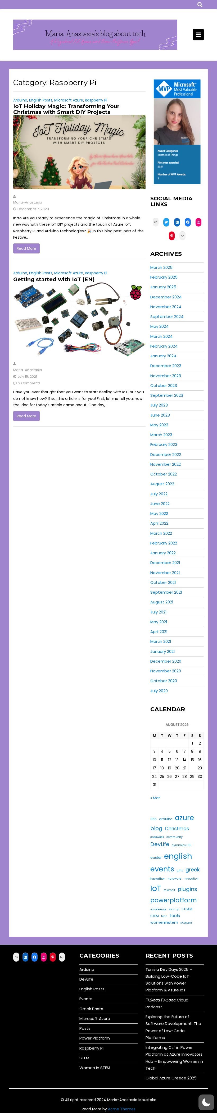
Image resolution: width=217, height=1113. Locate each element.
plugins (187, 889)
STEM (154, 915)
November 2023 (165, 375)
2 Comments (29, 383)
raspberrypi (158, 909)
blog (156, 828)
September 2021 (166, 592)
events (162, 869)
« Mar (155, 798)
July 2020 (159, 691)
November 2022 (165, 464)
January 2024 (163, 356)
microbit (169, 890)
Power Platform (94, 1038)
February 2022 (163, 543)
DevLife (159, 844)
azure (184, 818)
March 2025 (161, 267)
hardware (174, 879)
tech (164, 916)
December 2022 (165, 454)
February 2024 (164, 346)
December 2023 (165, 365)
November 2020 (165, 671)
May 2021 (158, 622)
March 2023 (161, 434)
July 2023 (159, 405)
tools (175, 915)
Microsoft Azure (68, 100)
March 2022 (161, 533)
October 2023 (163, 385)
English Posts (40, 100)
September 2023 (166, 395)
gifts (180, 870)
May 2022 (159, 513)
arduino (166, 818)
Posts (85, 1028)
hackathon (157, 879)
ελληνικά (186, 923)
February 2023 (163, 444)
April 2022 (159, 523)
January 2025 (163, 287)
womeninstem (164, 922)
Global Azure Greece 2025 (171, 1078)
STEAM (187, 909)
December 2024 (166, 297)
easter (156, 857)
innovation (191, 879)
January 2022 (163, 553)
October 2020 (163, 680)
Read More (26, 248)
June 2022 (160, 503)
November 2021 (165, 572)
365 (153, 818)
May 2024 (159, 326)
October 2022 (163, 474)
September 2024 (166, 316)
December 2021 (165, 562)
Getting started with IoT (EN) (54, 279)
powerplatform (173, 900)
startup (174, 909)
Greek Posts (91, 1009)
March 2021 (160, 641)
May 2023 (159, 425)
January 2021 (162, 651)
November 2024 (165, 307)
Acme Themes (121, 1109)
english (178, 856)
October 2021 (163, 582)
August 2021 (161, 602)
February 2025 (164, 277)
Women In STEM (94, 1067)
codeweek (157, 837)
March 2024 (161, 336)
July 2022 (159, 494)
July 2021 (158, 612)
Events (85, 998)
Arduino (20, 100)
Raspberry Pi (96, 100)
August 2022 (162, 484)
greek (193, 869)
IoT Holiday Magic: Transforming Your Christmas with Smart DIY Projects (66, 109)
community (174, 837)
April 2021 (159, 631)
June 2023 (160, 415)
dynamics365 (181, 845)
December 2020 (165, 661)
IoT (155, 888)
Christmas (177, 828)
